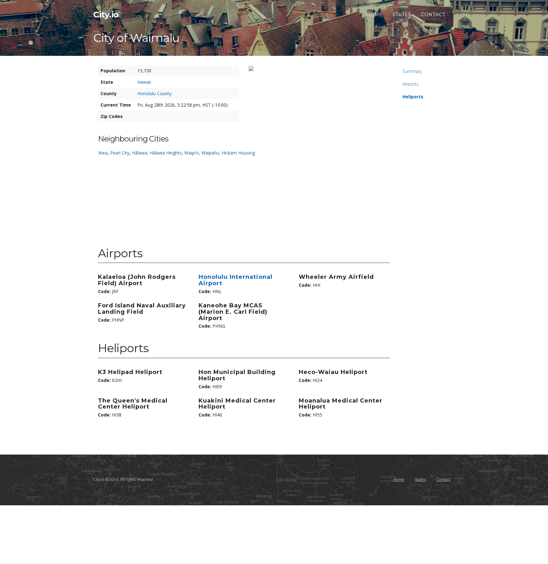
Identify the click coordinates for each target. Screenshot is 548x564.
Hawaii (144, 82)
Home (374, 14)
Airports (410, 84)
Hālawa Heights (166, 153)
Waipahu (210, 153)
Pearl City (119, 153)
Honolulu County (154, 93)
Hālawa (139, 153)
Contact (433, 14)
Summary (412, 71)
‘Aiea (103, 153)
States (401, 14)
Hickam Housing (238, 153)
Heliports (412, 97)
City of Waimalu (136, 38)
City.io (106, 15)
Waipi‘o (191, 153)
